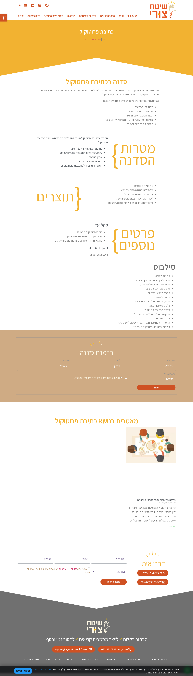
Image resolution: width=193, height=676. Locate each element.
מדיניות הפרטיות (67, 568)
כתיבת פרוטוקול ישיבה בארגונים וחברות (156, 500)
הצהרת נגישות (53, 659)
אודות (21, 16)
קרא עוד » (172, 526)
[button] (19, 5)
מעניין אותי (169, 373)
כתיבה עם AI (34, 16)
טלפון (119, 360)
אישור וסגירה (23, 670)
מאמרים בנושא (93, 39)
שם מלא (171, 360)
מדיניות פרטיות (31, 659)
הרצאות (71, 16)
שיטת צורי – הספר (128, 16)
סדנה (105, 39)
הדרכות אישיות (107, 16)
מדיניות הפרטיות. (42, 669)
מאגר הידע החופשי (53, 16)
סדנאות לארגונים (87, 16)
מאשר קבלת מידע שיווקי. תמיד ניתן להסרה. (97, 378)
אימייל (66, 360)
